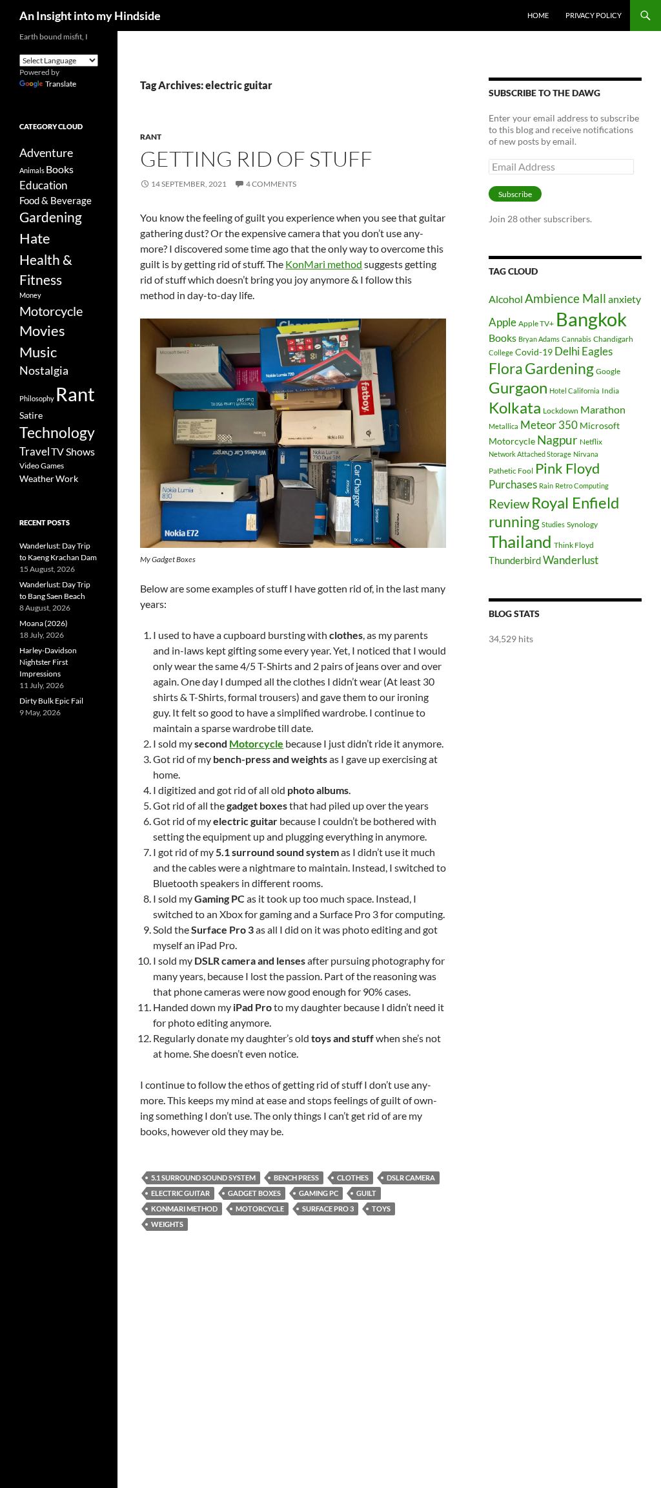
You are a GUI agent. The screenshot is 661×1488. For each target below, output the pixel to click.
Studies (553, 524)
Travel (34, 451)
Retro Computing (582, 485)
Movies (42, 330)
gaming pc (318, 1193)
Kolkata (515, 408)
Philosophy (36, 398)
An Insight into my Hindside (90, 15)
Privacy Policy (593, 15)
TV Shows (73, 451)
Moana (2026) (43, 623)
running (514, 521)
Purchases (513, 484)
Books (502, 337)
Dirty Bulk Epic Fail (51, 701)
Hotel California (574, 390)
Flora (506, 368)
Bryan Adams (539, 339)
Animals (32, 170)
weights (167, 1224)
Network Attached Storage (530, 454)
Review (509, 503)
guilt (366, 1193)
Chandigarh (613, 339)
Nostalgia (43, 370)
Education (43, 185)
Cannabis (576, 339)
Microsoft (600, 425)
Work (67, 478)
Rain (546, 485)
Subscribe (515, 194)
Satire (31, 415)
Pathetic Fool (511, 471)
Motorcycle (256, 743)
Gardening (559, 368)
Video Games (41, 465)
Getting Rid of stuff (256, 158)
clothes (353, 1177)
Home (538, 15)
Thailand (520, 541)
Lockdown (560, 410)
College (501, 352)
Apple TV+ (536, 323)
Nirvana (585, 454)
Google (608, 371)
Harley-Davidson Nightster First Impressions (48, 661)
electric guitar (180, 1193)
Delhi (567, 351)
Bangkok (591, 319)
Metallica (503, 426)
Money (30, 295)
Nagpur (557, 439)
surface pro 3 (328, 1208)
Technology (57, 432)
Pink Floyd (567, 468)
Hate (34, 238)
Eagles (597, 351)
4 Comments (271, 184)
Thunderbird (515, 560)
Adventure (46, 152)
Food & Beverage (55, 200)
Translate (60, 84)
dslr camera (411, 1177)
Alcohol (506, 299)
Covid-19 (534, 351)
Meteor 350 (549, 425)
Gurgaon (518, 388)
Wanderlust (570, 560)
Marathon (602, 409)
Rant (150, 136)
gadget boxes (254, 1193)
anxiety (624, 299)
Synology (582, 524)
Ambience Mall (565, 298)
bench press (296, 1177)
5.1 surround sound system (203, 1177)
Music (38, 352)
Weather (36, 478)
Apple (502, 322)
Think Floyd (574, 545)
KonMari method (323, 264)
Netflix (591, 441)
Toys (381, 1208)
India (610, 390)
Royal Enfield (575, 502)
